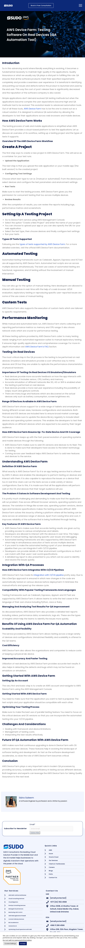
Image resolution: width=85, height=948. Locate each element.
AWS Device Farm (32, 108)
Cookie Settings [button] (10, 943)
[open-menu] (80, 5)
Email (32, 824)
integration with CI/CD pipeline (49, 575)
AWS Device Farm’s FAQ (36, 346)
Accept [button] (22, 943)
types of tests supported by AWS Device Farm (42, 244)
